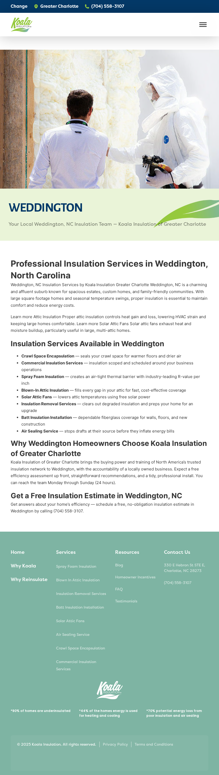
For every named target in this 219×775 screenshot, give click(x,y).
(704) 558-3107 (177, 583)
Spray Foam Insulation (76, 566)
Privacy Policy (115, 744)
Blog (119, 565)
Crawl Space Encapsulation (80, 648)
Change (19, 6)
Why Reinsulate (29, 579)
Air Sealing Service (72, 634)
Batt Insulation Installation (80, 607)
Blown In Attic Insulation (78, 580)
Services (66, 552)
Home (18, 552)
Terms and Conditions (154, 744)
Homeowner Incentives (135, 577)
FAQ (119, 589)
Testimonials (126, 601)
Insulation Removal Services (81, 593)
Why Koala (23, 566)
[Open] (203, 24)
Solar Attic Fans (70, 621)
